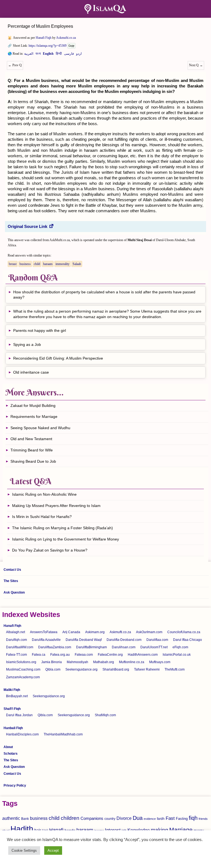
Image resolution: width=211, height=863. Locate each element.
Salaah (77, 264)
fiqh (193, 818)
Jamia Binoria (51, 662)
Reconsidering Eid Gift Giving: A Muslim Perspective (58, 358)
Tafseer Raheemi (147, 669)
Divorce (124, 818)
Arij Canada (71, 632)
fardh (161, 819)
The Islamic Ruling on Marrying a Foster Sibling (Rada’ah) (62, 528)
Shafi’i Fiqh (12, 709)
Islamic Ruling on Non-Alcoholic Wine (44, 494)
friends (203, 818)
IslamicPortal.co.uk (177, 655)
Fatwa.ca (38, 655)
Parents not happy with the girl (39, 330)
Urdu (79, 54)
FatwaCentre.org (110, 655)
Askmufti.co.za (66, 37)
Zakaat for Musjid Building (32, 405)
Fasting (182, 819)
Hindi (59, 54)
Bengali (38, 54)
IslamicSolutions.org (21, 662)
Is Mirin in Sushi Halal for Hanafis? (42, 516)
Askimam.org (95, 632)
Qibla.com (52, 669)
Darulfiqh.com (16, 640)
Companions (91, 818)
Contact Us (12, 570)
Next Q (196, 65)
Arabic (28, 54)
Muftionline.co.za (131, 662)
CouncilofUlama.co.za (183, 632)
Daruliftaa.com (157, 640)
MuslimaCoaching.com (23, 669)
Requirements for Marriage (33, 416)
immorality (62, 264)
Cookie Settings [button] (24, 850)
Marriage (181, 829)
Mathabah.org (103, 662)
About (8, 747)
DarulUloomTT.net (154, 647)
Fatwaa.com (84, 655)
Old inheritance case (31, 372)
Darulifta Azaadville (46, 640)
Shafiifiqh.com (105, 715)
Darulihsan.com (123, 647)
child (37, 264)
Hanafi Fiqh (43, 37)
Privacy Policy (15, 785)
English (48, 54)
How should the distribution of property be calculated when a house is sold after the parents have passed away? (104, 295)
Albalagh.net (15, 632)
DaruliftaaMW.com (19, 647)
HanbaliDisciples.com (22, 734)
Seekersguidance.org (81, 669)
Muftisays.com (159, 662)
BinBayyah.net (17, 696)
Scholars (11, 754)
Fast (170, 818)
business (25, 264)
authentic (11, 818)
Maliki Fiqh (12, 690)
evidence (150, 818)
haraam (47, 264)
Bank (25, 819)
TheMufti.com (175, 669)
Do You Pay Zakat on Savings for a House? (49, 550)
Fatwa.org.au (60, 655)
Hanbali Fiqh (13, 728)
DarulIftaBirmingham (91, 647)
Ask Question (14, 592)
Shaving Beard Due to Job (33, 461)
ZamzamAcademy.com (23, 677)
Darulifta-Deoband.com (124, 640)
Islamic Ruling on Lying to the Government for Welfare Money (65, 539)
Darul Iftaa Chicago (187, 640)
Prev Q (15, 65)
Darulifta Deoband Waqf (84, 640)
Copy (71, 46)
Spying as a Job (27, 344)
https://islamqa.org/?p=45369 (47, 45)
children (70, 818)
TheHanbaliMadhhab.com (63, 734)
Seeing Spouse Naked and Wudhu (40, 428)
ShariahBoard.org (115, 669)
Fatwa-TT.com (16, 655)
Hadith (21, 828)
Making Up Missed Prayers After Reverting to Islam (56, 505)
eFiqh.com (180, 647)
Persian (69, 54)
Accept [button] (53, 850)
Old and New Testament (31, 439)
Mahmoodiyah (77, 662)
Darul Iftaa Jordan (19, 715)
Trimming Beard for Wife (31, 450)
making (159, 830)
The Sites (11, 581)
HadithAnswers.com (143, 655)
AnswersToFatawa (43, 632)
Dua (138, 818)
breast (12, 264)
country (109, 818)
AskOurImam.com (149, 632)
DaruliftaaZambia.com (54, 647)
